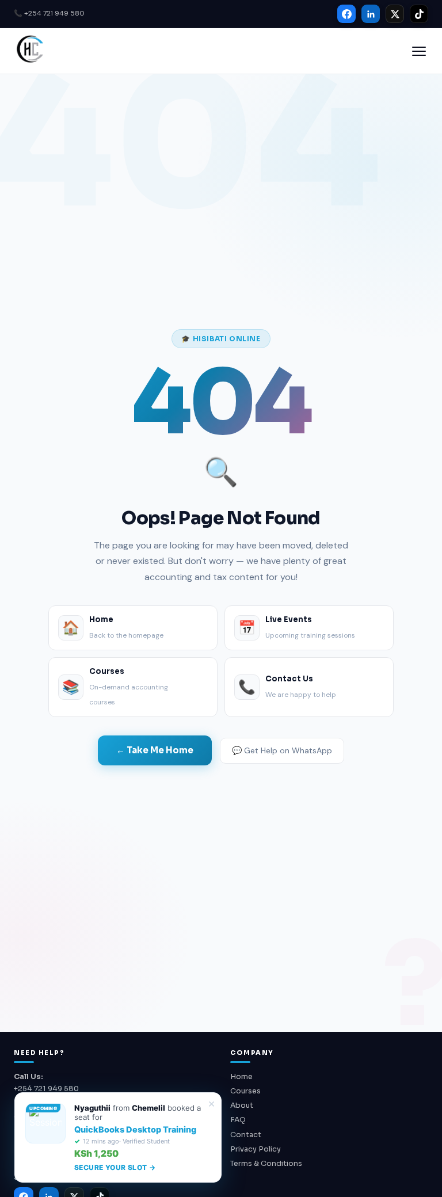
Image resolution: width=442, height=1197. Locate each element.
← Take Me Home (154, 750)
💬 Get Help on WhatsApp (282, 750)
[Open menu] (419, 51)
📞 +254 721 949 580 (49, 13)
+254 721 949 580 (46, 1088)
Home (241, 1076)
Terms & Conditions (266, 1163)
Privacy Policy (255, 1149)
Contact (245, 1134)
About (241, 1105)
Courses (245, 1091)
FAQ (238, 1119)
